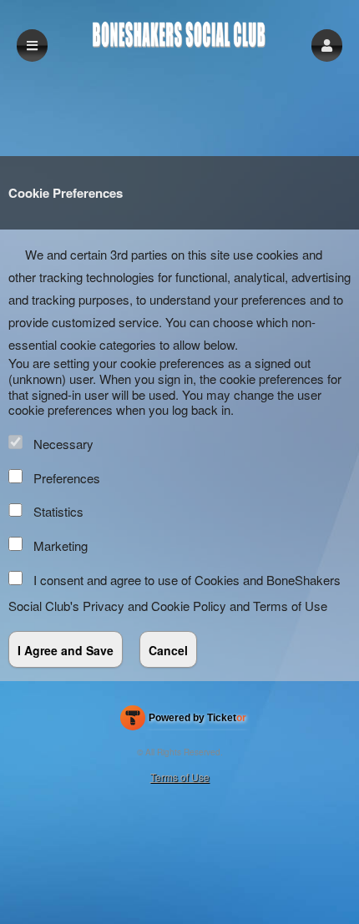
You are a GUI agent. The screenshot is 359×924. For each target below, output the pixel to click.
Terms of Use (290, 605)
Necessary (63, 443)
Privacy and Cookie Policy (154, 605)
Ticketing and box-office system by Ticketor (183, 721)
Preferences (66, 478)
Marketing (60, 545)
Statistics (58, 511)
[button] (326, 45)
